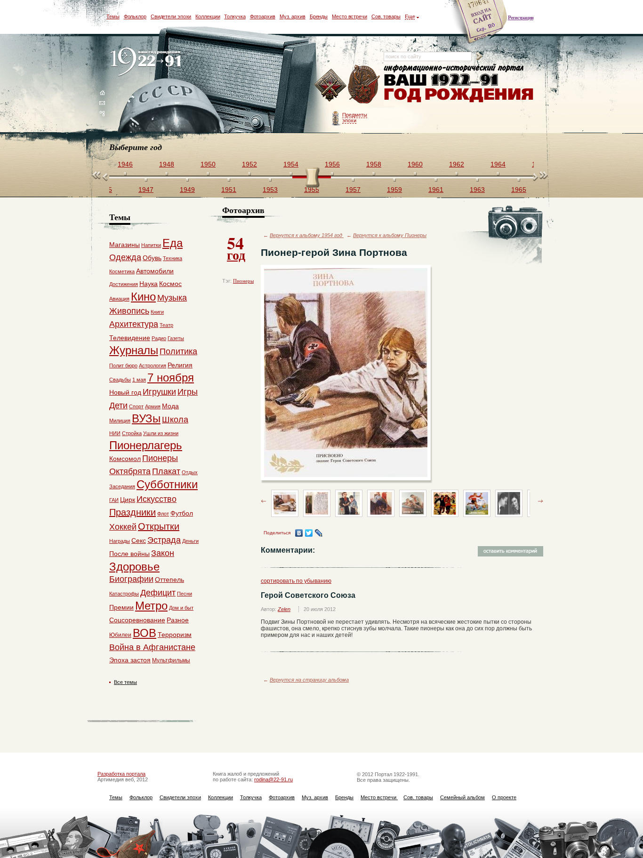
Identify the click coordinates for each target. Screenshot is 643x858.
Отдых (190, 472)
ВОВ (144, 633)
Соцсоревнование (137, 620)
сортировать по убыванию (296, 581)
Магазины (124, 244)
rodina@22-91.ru (273, 779)
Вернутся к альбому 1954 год (307, 235)
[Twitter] (309, 533)
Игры (187, 392)
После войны (129, 553)
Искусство (157, 499)
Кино (143, 296)
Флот (163, 513)
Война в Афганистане (152, 647)
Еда (172, 243)
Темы (113, 16)
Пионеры (243, 281)
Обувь (152, 258)
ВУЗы (146, 418)
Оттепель (169, 579)
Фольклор (135, 16)
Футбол (181, 513)
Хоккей (123, 527)
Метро (151, 605)
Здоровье (134, 566)
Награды (119, 541)
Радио (159, 338)
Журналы (133, 350)
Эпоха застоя (130, 660)
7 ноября (170, 377)
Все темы (125, 682)
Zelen (284, 609)
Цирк (127, 499)
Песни (184, 593)
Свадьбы (120, 379)
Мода (170, 406)
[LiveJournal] (319, 533)
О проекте (504, 797)
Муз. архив (292, 16)
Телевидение (129, 338)
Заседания (122, 486)
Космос (170, 283)
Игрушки (159, 392)
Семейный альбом (462, 797)
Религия (180, 365)
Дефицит (158, 592)
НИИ (115, 433)
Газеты (176, 338)
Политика (178, 351)
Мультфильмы (171, 660)
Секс (138, 540)
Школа (175, 419)
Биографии (131, 579)
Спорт (136, 406)
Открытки (158, 526)
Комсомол (125, 458)
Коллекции (207, 16)
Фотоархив (262, 16)
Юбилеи (120, 635)
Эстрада (164, 540)
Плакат (166, 471)
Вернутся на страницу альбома (309, 680)
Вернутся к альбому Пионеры (389, 235)
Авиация (119, 299)
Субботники (167, 484)
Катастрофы (124, 593)
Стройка (132, 433)
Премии (121, 607)
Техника (172, 258)
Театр (166, 325)
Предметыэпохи (354, 117)
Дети (118, 405)
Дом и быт (181, 608)
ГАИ (114, 500)
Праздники (132, 512)
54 (236, 247)
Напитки (151, 245)
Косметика (122, 271)
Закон (162, 553)
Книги (157, 312)
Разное (178, 620)
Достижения (123, 284)
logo (147, 62)
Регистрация (520, 17)
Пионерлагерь (145, 445)
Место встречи (349, 16)
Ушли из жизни (160, 433)
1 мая (139, 379)
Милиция (119, 420)
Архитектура (133, 324)
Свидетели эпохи (171, 16)
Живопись (129, 311)
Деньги (190, 541)
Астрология (152, 365)
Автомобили (155, 271)
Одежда (125, 257)
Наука (148, 283)
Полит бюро (123, 365)
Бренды (319, 16)
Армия (153, 406)
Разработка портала (121, 774)
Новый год (125, 392)
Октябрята (130, 471)
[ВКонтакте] (299, 533)
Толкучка (234, 16)
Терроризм (175, 634)
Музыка (172, 297)
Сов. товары (386, 16)
